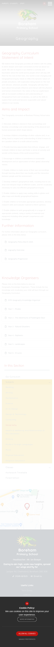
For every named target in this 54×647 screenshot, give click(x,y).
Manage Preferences (27, 639)
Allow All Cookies (27, 634)
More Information (27, 619)
